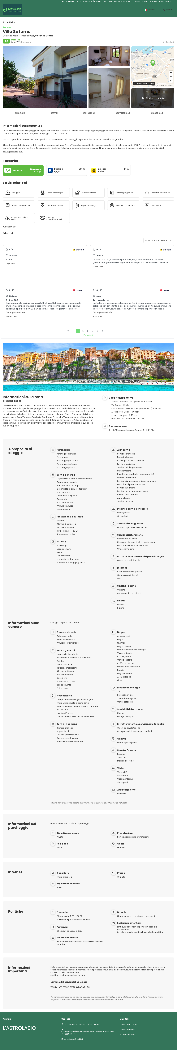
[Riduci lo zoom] (171, 77)
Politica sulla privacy (128, 1024)
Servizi (54, 113)
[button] (152, 63)
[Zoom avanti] (171, 73)
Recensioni (89, 113)
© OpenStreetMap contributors (162, 85)
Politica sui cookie (127, 1029)
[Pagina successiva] (103, 331)
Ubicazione (157, 113)
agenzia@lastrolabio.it (161, 1)
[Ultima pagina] (107, 331)
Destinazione (122, 113)
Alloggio (20, 113)
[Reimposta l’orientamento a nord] (171, 81)
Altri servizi (9, 227)
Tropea (7, 27)
